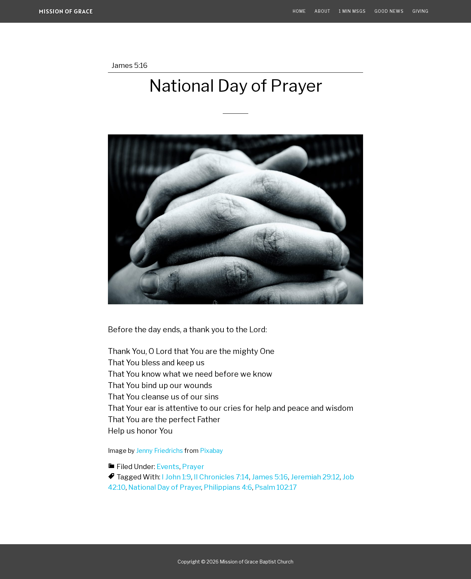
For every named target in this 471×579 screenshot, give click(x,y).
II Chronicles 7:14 (221, 477)
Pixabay (211, 450)
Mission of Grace (66, 11)
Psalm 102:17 (276, 487)
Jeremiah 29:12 (315, 477)
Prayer (193, 467)
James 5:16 (270, 477)
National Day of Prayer (235, 86)
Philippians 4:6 (228, 487)
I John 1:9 (176, 477)
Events (168, 467)
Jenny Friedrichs (159, 450)
